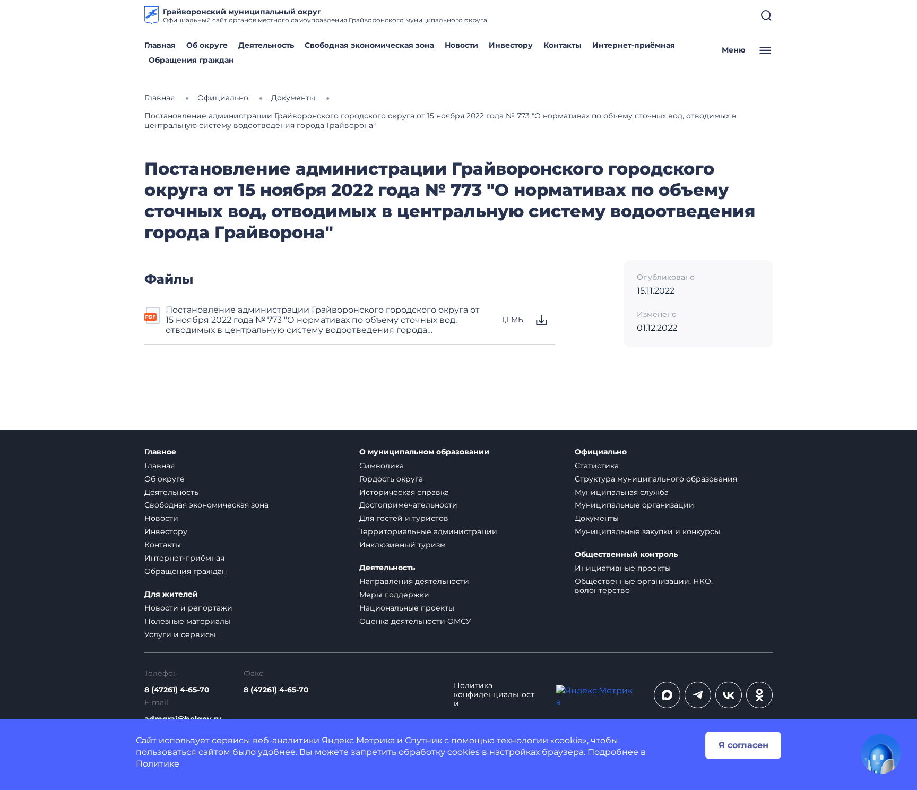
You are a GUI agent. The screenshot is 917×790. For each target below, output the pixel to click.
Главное (160, 452)
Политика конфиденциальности (494, 694)
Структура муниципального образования (656, 479)
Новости (461, 45)
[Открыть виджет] (881, 754)
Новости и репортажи (188, 608)
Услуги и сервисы (179, 634)
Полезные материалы (187, 621)
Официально (601, 452)
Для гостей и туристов (403, 518)
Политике (157, 764)
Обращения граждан (191, 60)
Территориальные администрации (428, 531)
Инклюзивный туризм (402, 544)
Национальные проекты (406, 608)
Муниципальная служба (622, 492)
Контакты (562, 45)
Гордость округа (391, 479)
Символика (381, 465)
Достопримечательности (408, 505)
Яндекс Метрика (358, 740)
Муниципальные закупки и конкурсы (647, 531)
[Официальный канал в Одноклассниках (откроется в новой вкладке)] (759, 695)
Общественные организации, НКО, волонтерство (644, 586)
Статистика (597, 465)
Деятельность (266, 45)
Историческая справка (404, 492)
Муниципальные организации (634, 505)
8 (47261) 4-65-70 (177, 689)
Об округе (207, 45)
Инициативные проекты (623, 568)
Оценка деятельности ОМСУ (415, 621)
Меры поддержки (394, 594)
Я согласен (743, 745)
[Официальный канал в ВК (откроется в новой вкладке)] (728, 695)
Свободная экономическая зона (369, 45)
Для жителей (171, 594)
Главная (160, 45)
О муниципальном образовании (424, 452)
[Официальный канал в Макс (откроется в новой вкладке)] (667, 695)
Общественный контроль (626, 554)
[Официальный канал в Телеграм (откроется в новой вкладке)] (698, 695)
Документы (597, 518)
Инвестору (511, 45)
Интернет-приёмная (633, 45)
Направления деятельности (414, 581)
